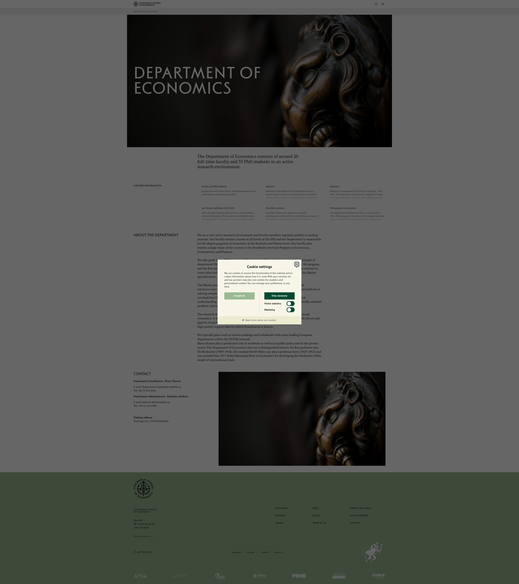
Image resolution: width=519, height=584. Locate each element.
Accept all (239, 295)
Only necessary (279, 295)
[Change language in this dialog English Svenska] (296, 265)
